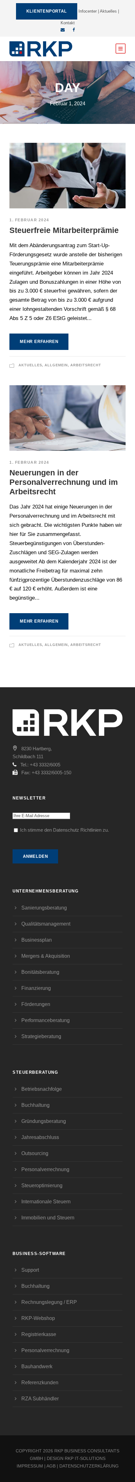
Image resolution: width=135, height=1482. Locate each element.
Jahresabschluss (40, 1137)
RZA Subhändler (40, 1398)
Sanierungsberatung (44, 907)
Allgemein (56, 365)
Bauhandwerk (36, 1366)
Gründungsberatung (43, 1121)
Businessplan (36, 940)
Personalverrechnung (45, 1169)
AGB (51, 1465)
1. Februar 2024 (29, 220)
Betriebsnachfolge (41, 1089)
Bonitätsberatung (40, 972)
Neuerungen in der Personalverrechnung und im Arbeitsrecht (63, 482)
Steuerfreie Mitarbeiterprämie (64, 230)
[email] (63, 29)
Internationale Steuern (46, 1201)
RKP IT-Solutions (85, 1458)
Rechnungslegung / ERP (49, 1302)
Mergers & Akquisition (45, 956)
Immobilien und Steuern (47, 1217)
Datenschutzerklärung (89, 1465)
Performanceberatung (45, 1020)
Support (30, 1270)
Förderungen (35, 1004)
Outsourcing (34, 1153)
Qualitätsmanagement (45, 924)
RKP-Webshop (38, 1318)
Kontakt (68, 22)
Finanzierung (36, 988)
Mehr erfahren (39, 341)
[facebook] (74, 29)
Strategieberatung (41, 1036)
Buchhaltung (35, 1105)
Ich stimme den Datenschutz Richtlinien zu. (64, 830)
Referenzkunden (39, 1382)
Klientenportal (46, 11)
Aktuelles (108, 11)
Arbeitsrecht (85, 365)
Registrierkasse (38, 1334)
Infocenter (87, 11)
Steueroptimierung (41, 1185)
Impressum (30, 1465)
